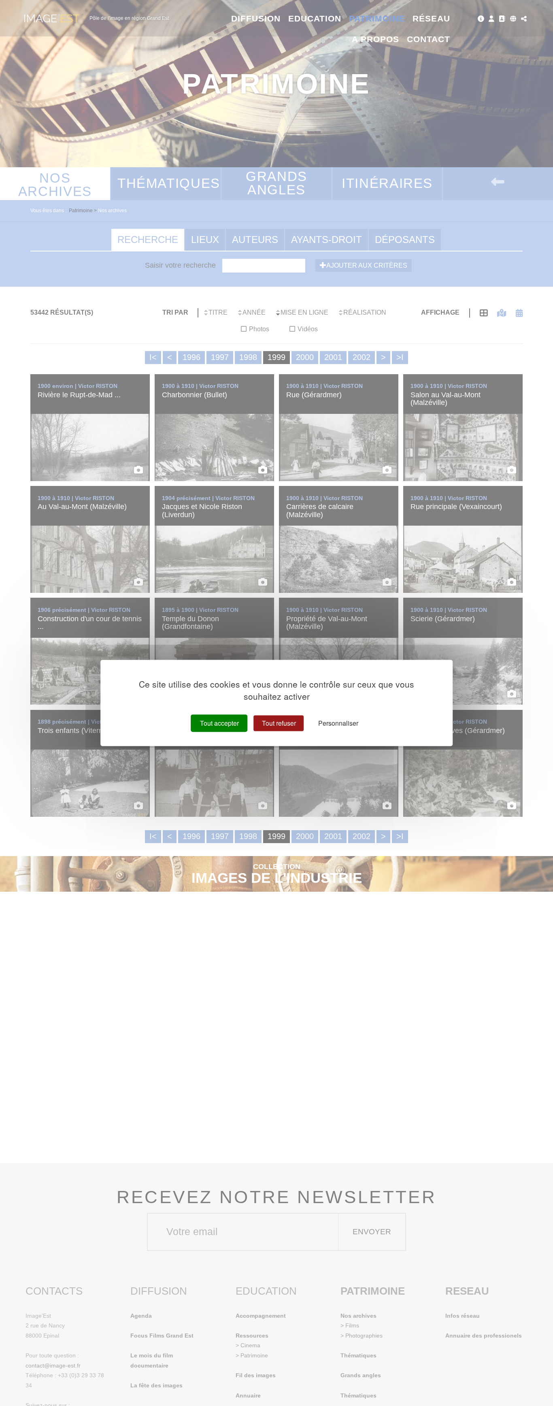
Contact (428, 39)
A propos (375, 39)
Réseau (431, 18)
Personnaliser (338, 723)
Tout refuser (279, 723)
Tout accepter (219, 723)
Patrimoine (377, 18)
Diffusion (256, 18)
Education (315, 18)
